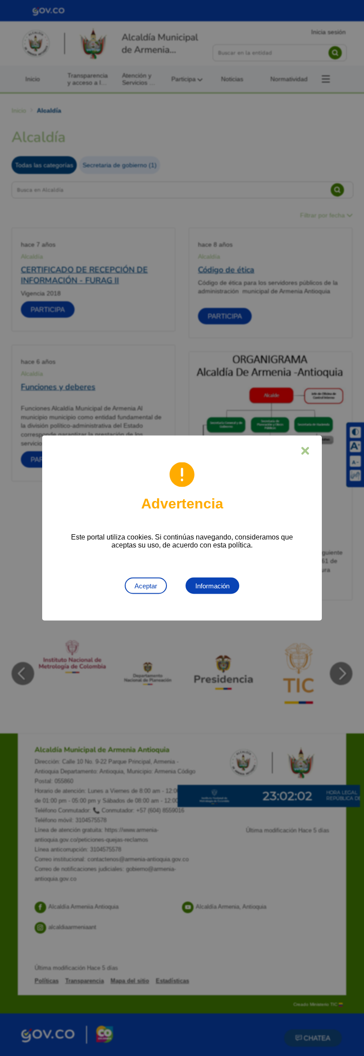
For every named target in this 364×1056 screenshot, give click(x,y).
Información (212, 586)
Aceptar (146, 586)
